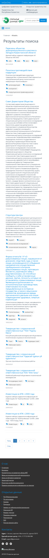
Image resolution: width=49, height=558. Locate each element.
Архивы (6, 502)
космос (21, 240)
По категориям (8, 499)
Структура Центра (14, 215)
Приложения (7, 518)
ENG (9, 2)
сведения (12, 319)
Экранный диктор (8, 480)
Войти (25, 2)
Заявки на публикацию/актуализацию (16, 507)
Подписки (6, 504)
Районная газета (14, 345)
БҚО (35, 61)
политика (28, 85)
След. (9, 446)
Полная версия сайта (10, 523)
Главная (6, 35)
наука (34, 247)
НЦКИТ (11, 240)
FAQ (4, 520)
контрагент (13, 89)
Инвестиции (13, 404)
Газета (20, 341)
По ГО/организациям (10, 497)
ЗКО (27, 61)
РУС (6, 2)
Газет (10, 341)
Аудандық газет (33, 341)
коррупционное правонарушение (21, 92)
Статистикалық (14, 312)
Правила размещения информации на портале (18, 485)
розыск (23, 319)
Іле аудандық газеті (15, 381)
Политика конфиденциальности (13, 483)
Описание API (8, 510)
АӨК (18, 61)
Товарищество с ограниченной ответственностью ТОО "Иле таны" (22, 371)
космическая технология (17, 247)
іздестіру (12, 316)
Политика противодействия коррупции (19, 71)
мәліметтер (29, 312)
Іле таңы (31, 381)
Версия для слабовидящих (32, 11)
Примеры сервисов (9, 515)
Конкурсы (5, 470)
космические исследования (18, 244)
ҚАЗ (3, 2)
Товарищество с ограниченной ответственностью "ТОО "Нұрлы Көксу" (21, 330)
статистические (25, 316)
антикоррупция (14, 85)
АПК (10, 61)
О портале (5, 468)
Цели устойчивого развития (11, 478)
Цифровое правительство (12, 7)
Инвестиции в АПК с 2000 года (20, 394)
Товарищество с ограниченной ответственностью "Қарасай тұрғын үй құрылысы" (24, 356)
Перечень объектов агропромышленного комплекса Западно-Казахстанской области (21, 50)
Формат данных (8, 513)
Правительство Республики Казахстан (10, 11)
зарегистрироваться (39, 2)
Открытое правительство (36, 7)
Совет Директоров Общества (19, 101)
